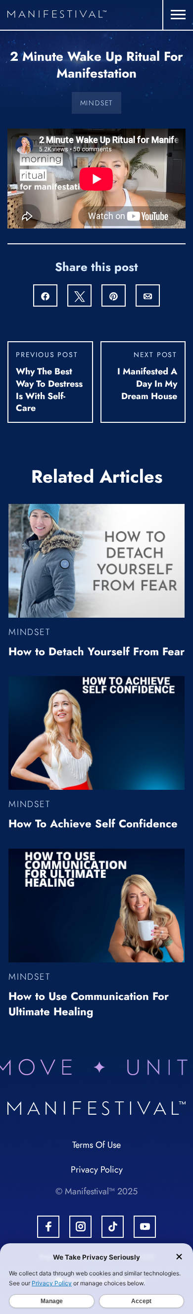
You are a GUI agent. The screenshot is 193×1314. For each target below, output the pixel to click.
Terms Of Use (96, 1144)
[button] (178, 15)
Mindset (96, 103)
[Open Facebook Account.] (48, 1227)
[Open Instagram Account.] (80, 1227)
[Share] (45, 296)
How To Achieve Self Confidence (93, 823)
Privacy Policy (97, 1169)
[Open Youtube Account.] (145, 1227)
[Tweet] (79, 296)
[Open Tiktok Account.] (112, 1227)
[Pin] (113, 296)
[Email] (148, 296)
